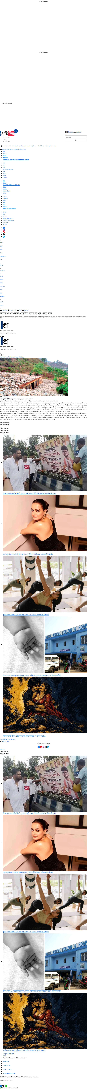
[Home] (9, 132)
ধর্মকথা (4, 175)
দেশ (13, 146)
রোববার (4, 212)
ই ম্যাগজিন (5, 198)
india (4, 1056)
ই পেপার (4, 196)
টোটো (23, 160)
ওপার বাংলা (5, 177)
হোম (4, 151)
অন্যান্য (11, 169)
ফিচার (4, 214)
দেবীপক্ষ (4, 216)
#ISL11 (5, 154)
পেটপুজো (18, 160)
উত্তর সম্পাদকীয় (12, 209)
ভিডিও (4, 205)
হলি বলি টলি (5, 185)
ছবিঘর (46, 146)
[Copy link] (3, 336)
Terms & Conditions (9, 1073)
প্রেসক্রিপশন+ (22, 146)
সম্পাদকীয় (5, 207)
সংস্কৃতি (13, 185)
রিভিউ (9, 185)
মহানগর (5, 146)
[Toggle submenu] (0, 268)
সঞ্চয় (55, 146)
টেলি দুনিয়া (17, 185)
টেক (21, 160)
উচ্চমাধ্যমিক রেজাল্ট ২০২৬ (8, 220)
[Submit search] (76, 140)
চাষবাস (4, 193)
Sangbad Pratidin (8, 1054)
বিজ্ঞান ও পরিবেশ (6, 191)
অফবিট (4, 173)
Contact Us (6, 1065)
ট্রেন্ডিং (4, 200)
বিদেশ (16, 146)
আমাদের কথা (5, 209)
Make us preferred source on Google (12, 357)
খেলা (28, 146)
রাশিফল (51, 146)
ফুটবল (7, 169)
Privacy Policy (7, 1069)
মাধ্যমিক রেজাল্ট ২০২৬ (7, 218)
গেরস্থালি (27, 160)
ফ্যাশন (14, 160)
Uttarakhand (11, 739)
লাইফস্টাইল (40, 146)
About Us (6, 1061)
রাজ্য (10, 146)
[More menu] (85, 146)
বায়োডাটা (5, 189)
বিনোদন (33, 146)
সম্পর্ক (11, 160)
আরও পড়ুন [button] (2, 749)
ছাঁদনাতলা (5, 224)
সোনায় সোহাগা (6, 222)
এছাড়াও (1, 305)
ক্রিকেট (4, 169)
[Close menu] (0, 240)
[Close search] (66, 134)
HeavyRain (3, 739)
